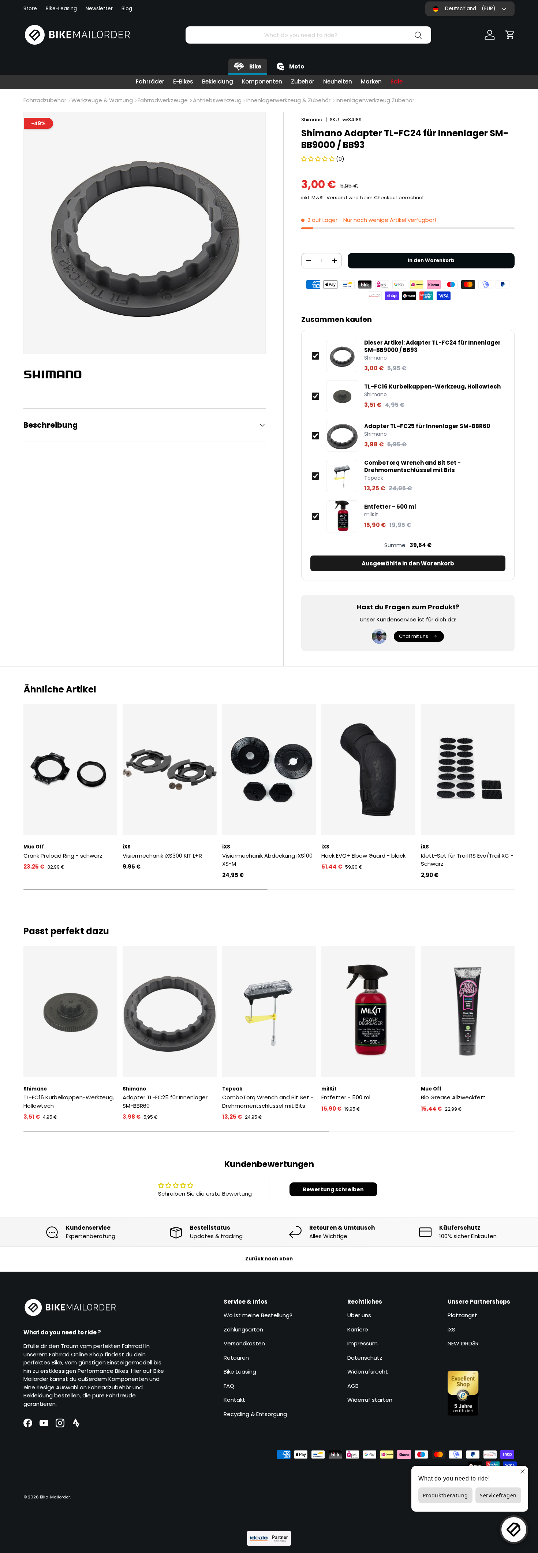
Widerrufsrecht (367, 1371)
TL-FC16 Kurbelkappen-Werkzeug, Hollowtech (432, 386)
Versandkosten (244, 1343)
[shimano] (56, 374)
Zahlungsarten (243, 1329)
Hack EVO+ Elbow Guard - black (363, 855)
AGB (353, 1386)
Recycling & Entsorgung (255, 1414)
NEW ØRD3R (463, 1343)
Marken (371, 81)
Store (30, 8)
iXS (451, 1329)
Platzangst (462, 1315)
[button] (510, 35)
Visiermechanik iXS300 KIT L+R (162, 855)
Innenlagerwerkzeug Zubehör (375, 100)
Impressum (362, 1343)
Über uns (359, 1315)
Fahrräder (150, 81)
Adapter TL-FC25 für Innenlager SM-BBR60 (427, 426)
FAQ (229, 1386)
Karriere (357, 1329)
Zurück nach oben (269, 1258)
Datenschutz (364, 1357)
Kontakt (234, 1400)
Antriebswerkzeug (217, 100)
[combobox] (308, 35)
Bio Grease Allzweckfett (453, 1097)
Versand (336, 197)
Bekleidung (217, 81)
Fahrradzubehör (44, 100)
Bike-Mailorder (55, 1497)
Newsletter (99, 8)
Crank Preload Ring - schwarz (62, 855)
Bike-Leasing (61, 8)
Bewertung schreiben (333, 1189)
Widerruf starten (369, 1400)
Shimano (311, 119)
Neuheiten (337, 81)
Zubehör (302, 81)
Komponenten (262, 81)
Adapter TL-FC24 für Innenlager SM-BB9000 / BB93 (432, 346)
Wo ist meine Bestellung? (258, 1315)
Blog (127, 8)
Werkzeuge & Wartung (102, 100)
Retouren (236, 1357)
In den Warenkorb (431, 260)
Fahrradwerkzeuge (163, 100)
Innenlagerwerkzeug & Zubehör (288, 100)
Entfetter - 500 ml (390, 506)
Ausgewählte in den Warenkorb (408, 563)
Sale (397, 81)
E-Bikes (183, 81)
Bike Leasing (240, 1371)
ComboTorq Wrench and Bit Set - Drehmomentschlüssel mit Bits (412, 466)
